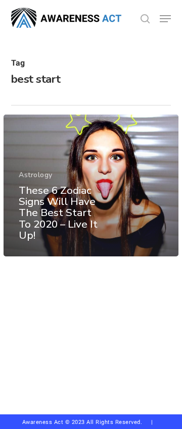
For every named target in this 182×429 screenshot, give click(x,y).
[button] (165, 19)
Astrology (36, 175)
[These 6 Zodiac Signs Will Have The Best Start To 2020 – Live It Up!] (91, 185)
